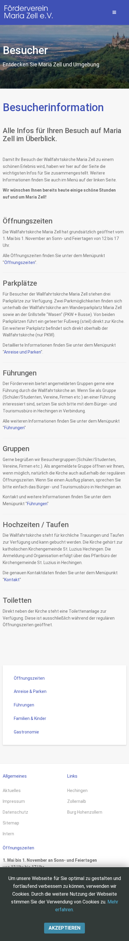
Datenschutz (15, 812)
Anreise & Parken (30, 691)
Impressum (14, 801)
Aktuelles (12, 790)
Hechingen (77, 790)
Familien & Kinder (30, 718)
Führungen (14, 427)
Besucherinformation (53, 107)
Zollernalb (76, 801)
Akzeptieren (64, 928)
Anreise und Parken (22, 352)
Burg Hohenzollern (84, 812)
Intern (8, 833)
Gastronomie (26, 732)
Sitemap (11, 823)
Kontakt (12, 579)
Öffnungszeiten (19, 262)
